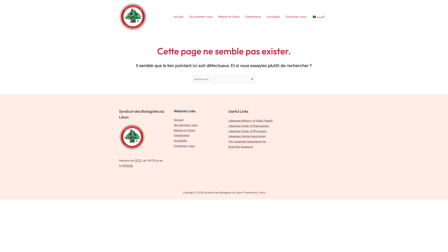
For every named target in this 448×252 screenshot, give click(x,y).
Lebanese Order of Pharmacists (248, 126)
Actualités (273, 17)
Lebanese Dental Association (247, 136)
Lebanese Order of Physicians (247, 131)
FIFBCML (127, 166)
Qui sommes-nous (201, 17)
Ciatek (261, 192)
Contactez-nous (295, 17)
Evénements (253, 17)
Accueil (178, 17)
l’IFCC (138, 160)
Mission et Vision (229, 17)
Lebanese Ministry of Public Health (250, 120)
